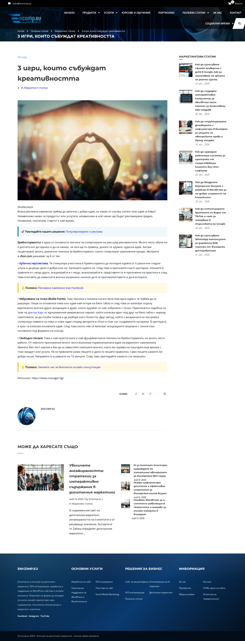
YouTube (45, 616)
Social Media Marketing (107, 594)
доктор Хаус (36, 312)
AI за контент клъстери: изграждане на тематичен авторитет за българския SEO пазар (150, 470)
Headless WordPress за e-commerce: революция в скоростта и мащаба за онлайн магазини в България (150, 507)
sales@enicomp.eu (21, 3)
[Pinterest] (150, 393)
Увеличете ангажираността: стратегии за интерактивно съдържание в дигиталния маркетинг (92, 478)
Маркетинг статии (65, 31)
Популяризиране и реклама (84, 231)
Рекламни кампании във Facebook (60, 288)
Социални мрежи (217, 23)
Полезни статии (193, 12)
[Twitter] (143, 393)
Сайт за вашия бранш (137, 581)
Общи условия (186, 594)
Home (21, 31)
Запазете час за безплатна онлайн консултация (69, 367)
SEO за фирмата (104, 581)
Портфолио (166, 12)
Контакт (235, 12)
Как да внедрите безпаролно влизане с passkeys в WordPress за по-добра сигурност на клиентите (210, 190)
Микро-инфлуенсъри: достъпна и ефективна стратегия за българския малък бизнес (150, 488)
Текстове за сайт (104, 588)
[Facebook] (136, 393)
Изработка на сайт (81, 581)
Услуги (109, 12)
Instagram (34, 616)
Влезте (238, 3)
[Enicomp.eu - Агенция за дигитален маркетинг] (25, 18)
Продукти (89, 12)
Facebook (22, 616)
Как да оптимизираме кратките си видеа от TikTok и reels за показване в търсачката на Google (210, 216)
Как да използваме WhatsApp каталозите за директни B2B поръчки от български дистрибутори (210, 243)
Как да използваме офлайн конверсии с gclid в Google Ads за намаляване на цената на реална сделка (210, 72)
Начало (69, 12)
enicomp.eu (48, 408)
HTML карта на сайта (214, 588)
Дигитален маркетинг (161, 592)
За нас (217, 12)
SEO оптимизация (134, 592)
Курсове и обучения (136, 12)
